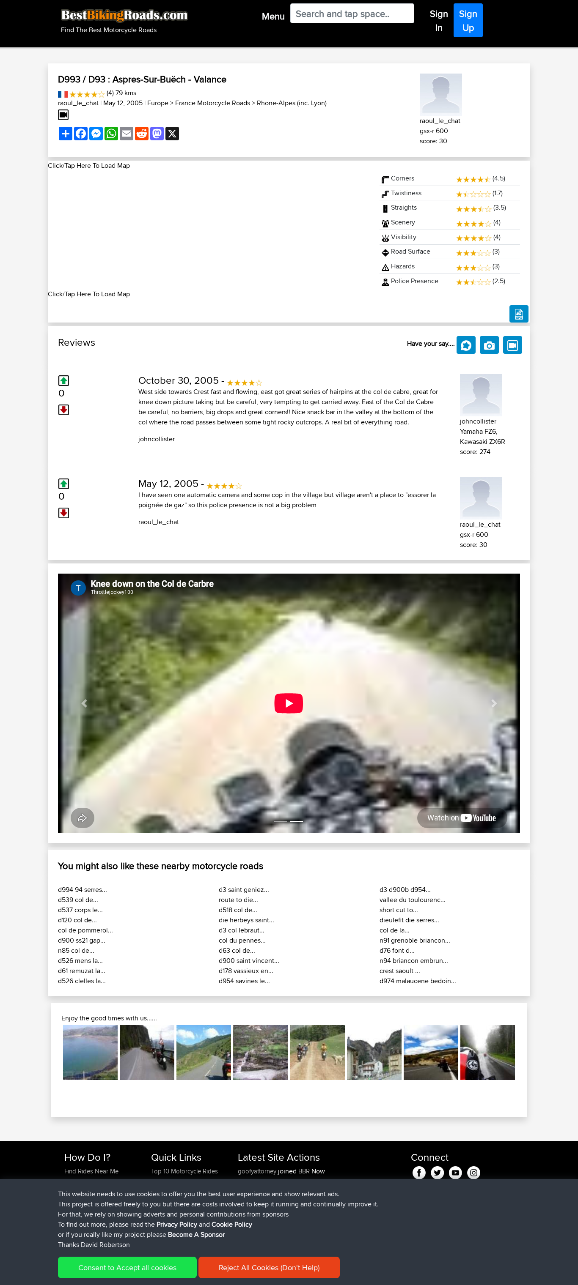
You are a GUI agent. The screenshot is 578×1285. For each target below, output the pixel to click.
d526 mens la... (80, 960)
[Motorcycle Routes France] (63, 93)
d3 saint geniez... (244, 889)
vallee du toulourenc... (413, 900)
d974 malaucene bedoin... (418, 981)
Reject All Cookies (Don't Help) (269, 1267)
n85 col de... (76, 950)
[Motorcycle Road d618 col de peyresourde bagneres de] (203, 1052)
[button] (84, 703)
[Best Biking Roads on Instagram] (473, 1171)
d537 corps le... (80, 910)
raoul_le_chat (78, 103)
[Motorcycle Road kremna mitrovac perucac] (147, 1052)
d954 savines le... (244, 981)
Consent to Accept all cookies (127, 1267)
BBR (304, 1171)
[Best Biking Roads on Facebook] (419, 1171)
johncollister (156, 439)
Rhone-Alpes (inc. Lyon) (292, 103)
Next (527, 1052)
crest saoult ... (400, 971)
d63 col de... (237, 950)
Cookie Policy (232, 1224)
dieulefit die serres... (409, 920)
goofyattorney (258, 1171)
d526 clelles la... (82, 981)
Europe (157, 103)
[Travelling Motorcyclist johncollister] (481, 394)
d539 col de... (78, 900)
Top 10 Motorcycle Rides (184, 1171)
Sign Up (468, 20)
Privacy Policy (177, 1224)
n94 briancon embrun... (414, 960)
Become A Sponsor (196, 1234)
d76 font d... (397, 950)
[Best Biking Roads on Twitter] (437, 1171)
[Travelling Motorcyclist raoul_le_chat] (441, 93)
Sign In (439, 20)
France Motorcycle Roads (212, 103)
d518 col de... (238, 910)
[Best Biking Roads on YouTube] (455, 1171)
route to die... (238, 900)
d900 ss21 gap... (81, 940)
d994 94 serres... (82, 889)
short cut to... (399, 910)
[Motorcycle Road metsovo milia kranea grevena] (431, 1052)
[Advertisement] (208, 230)
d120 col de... (77, 920)
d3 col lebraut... (241, 930)
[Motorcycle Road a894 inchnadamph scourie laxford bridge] (90, 1052)
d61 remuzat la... (81, 971)
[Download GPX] (518, 314)
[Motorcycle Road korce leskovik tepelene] (260, 1052)
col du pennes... (242, 940)
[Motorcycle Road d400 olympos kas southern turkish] (317, 1052)
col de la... (395, 930)
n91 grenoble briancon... (415, 940)
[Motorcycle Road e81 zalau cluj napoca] (487, 1052)
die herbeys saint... (246, 920)
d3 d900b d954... (405, 889)
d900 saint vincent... (249, 960)
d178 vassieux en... (246, 971)
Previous (50, 1052)
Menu (273, 16)
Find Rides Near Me (91, 1171)
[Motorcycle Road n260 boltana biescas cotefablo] (374, 1052)
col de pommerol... (85, 930)
